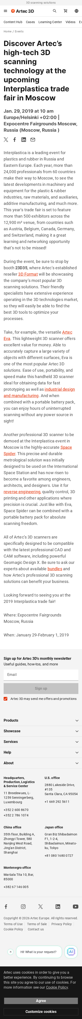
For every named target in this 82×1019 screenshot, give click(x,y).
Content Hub (13, 22)
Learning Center (50, 22)
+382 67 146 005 (16, 887)
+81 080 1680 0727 (59, 855)
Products (11, 720)
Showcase (12, 731)
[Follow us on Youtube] (75, 906)
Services (11, 742)
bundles (55, 568)
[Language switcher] (76, 10)
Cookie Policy (13, 929)
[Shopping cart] (65, 10)
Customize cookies (41, 1011)
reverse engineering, (22, 491)
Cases (30, 22)
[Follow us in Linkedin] (58, 906)
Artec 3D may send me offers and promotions (43, 699)
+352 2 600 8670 (16, 810)
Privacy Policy (61, 924)
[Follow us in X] (40, 906)
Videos (71, 22)
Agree (41, 1001)
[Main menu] (5, 10)
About (8, 763)
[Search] (54, 10)
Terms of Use (13, 924)
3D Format (28, 274)
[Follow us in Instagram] (23, 906)
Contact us (36, 929)
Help (7, 752)
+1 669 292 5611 (57, 801)
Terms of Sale (37, 924)
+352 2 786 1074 (16, 815)
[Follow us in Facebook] (6, 906)
